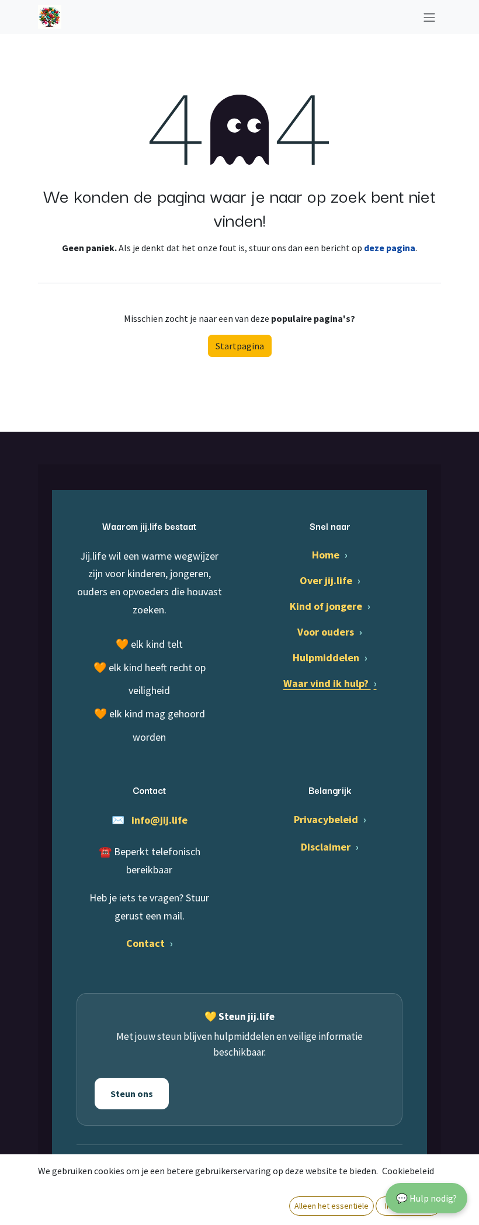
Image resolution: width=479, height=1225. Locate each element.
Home (330, 554)
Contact (149, 943)
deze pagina (389, 248)
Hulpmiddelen (330, 657)
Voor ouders (329, 631)
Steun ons (131, 1093)
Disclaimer (330, 846)
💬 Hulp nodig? (426, 1198)
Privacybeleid (330, 819)
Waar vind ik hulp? (330, 683)
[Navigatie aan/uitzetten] (429, 17)
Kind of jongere (330, 606)
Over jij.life (330, 580)
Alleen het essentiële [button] (331, 1205)
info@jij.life (159, 820)
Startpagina (240, 346)
